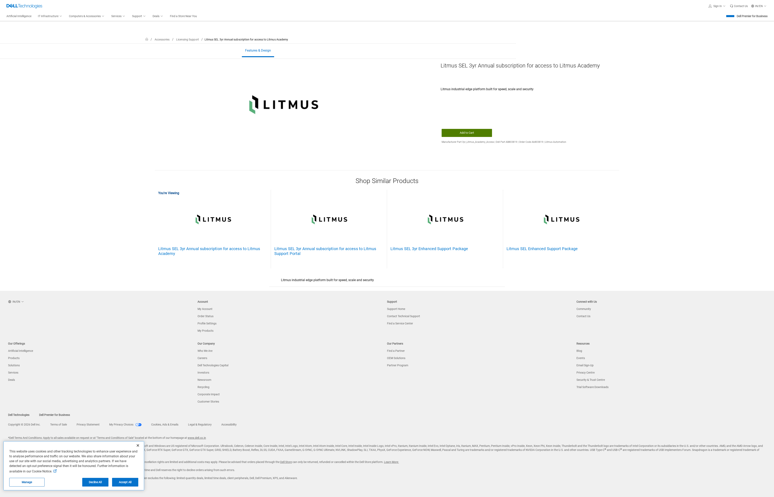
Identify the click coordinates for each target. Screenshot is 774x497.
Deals (11, 379)
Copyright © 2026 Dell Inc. (24, 424)
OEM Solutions (396, 358)
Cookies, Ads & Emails (164, 424)
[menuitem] (50, 16)
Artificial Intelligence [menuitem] (18, 16)
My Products (205, 330)
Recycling (203, 387)
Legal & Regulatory (200, 424)
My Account (205, 309)
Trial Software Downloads (592, 387)
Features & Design (258, 50)
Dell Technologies (18, 414)
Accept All (125, 482)
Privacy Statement (88, 424)
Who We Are (205, 350)
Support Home (396, 309)
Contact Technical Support (403, 316)
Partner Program (397, 365)
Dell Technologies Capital (213, 365)
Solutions (14, 365)
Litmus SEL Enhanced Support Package (542, 248)
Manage (27, 482)
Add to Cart (467, 132)
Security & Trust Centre (590, 379)
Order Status (205, 316)
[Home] (147, 39)
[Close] (137, 445)
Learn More (391, 462)
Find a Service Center (400, 323)
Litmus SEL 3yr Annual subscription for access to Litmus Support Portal (325, 251)
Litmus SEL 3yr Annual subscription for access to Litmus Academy (209, 251)
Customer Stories (208, 401)
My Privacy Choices (121, 424)
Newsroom (204, 379)
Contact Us (583, 316)
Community (583, 309)
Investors (203, 372)
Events (580, 358)
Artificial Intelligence (20, 350)
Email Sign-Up (585, 365)
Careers (202, 358)
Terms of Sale (58, 424)
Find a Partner (396, 350)
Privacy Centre (585, 372)
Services (13, 372)
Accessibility (229, 424)
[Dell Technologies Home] (24, 6)
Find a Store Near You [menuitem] (183, 16)
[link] (738, 6)
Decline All (95, 482)
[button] (717, 6)
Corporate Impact (209, 394)
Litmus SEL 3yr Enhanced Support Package (429, 248)
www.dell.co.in (197, 437)
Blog (579, 350)
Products (14, 358)
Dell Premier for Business (752, 16)
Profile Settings (207, 323)
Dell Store (286, 462)
